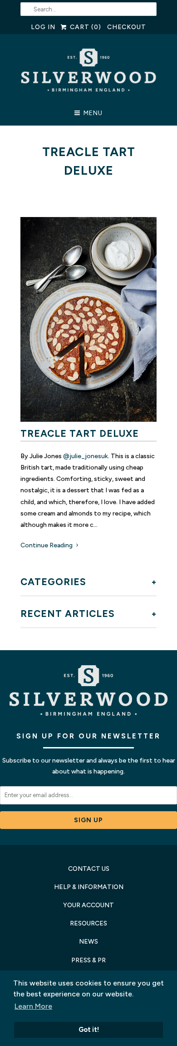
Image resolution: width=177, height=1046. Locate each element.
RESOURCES (88, 923)
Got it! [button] (89, 1030)
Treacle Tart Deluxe (79, 433)
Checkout (127, 27)
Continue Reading (47, 545)
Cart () (84, 27)
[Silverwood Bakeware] (88, 72)
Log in (43, 27)
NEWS (88, 941)
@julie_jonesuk (85, 456)
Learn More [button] (33, 1006)
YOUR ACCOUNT (88, 905)
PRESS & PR (88, 960)
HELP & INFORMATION (88, 887)
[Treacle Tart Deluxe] (88, 319)
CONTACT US (88, 869)
